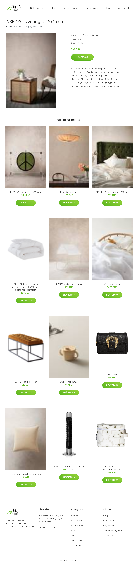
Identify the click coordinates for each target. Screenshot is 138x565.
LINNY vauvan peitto (112, 284)
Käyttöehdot (109, 525)
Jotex (98, 35)
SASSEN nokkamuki (69, 382)
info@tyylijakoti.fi (47, 527)
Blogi (107, 8)
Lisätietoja (82, 57)
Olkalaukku (112, 374)
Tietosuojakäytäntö (112, 530)
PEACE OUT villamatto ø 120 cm (25, 192)
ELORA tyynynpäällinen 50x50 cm (26, 474)
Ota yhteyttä (109, 520)
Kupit (73, 530)
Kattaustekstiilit (38, 8)
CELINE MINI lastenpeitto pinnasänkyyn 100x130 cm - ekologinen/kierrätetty (25, 287)
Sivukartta (108, 535)
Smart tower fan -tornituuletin (69, 466)
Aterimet (75, 515)
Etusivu (9, 26)
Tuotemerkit (122, 8)
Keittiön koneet (71, 8)
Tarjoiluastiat (92, 8)
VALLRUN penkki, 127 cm (26, 382)
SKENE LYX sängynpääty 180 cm (112, 192)
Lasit (54, 8)
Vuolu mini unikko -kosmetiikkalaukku (112, 468)
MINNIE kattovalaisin (69, 192)
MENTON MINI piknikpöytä (69, 284)
